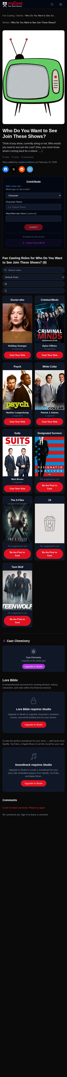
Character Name (14, 202)
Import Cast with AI (35, 243)
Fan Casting (8, 15)
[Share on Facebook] (5, 169)
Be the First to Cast (49, 487)
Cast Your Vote (17, 355)
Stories (19, 15)
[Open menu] (61, 4)
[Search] (52, 4)
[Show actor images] (33, 290)
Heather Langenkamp (17, 412)
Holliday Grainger (17, 346)
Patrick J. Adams (49, 412)
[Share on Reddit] (22, 169)
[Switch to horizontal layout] (33, 284)
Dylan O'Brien (49, 346)
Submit (33, 227)
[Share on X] (14, 169)
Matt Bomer (17, 479)
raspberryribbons (26, 162)
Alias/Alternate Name (21, 213)
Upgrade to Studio (34, 666)
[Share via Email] (30, 169)
